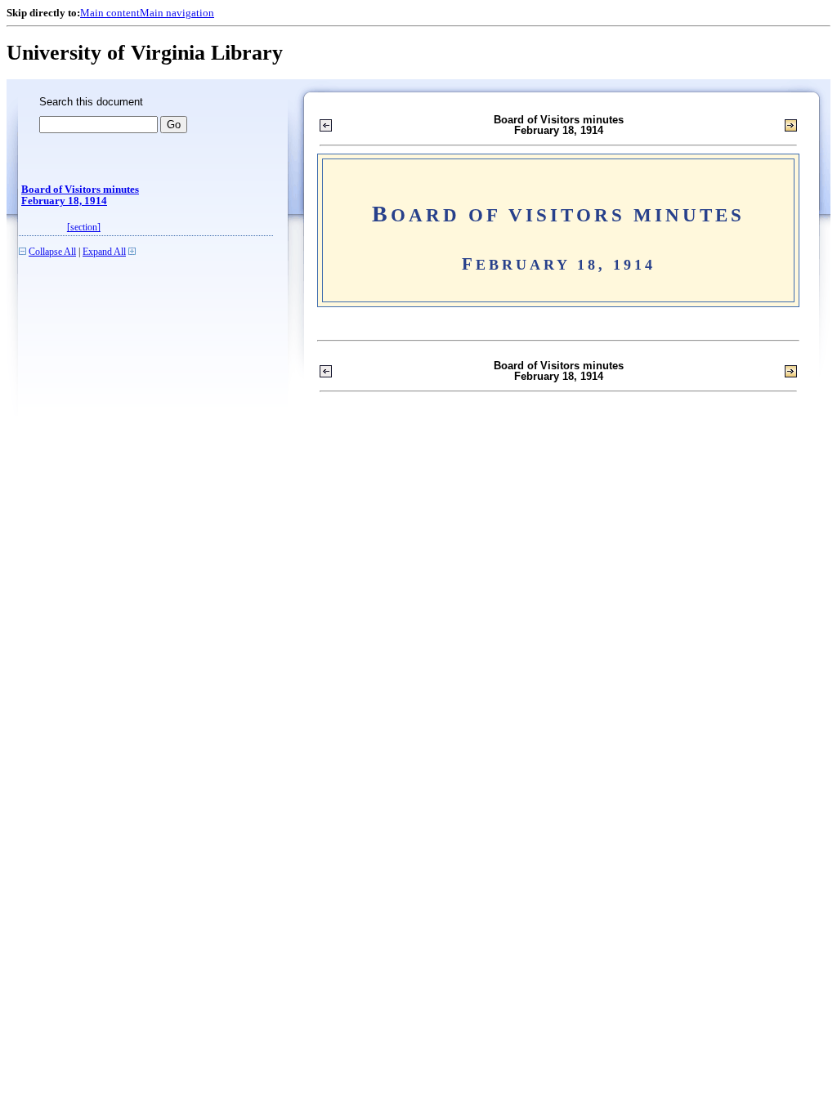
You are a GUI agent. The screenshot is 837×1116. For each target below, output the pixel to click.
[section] (84, 227)
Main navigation (177, 13)
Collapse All (52, 252)
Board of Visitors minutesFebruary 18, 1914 (80, 195)
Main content (110, 13)
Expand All (104, 252)
